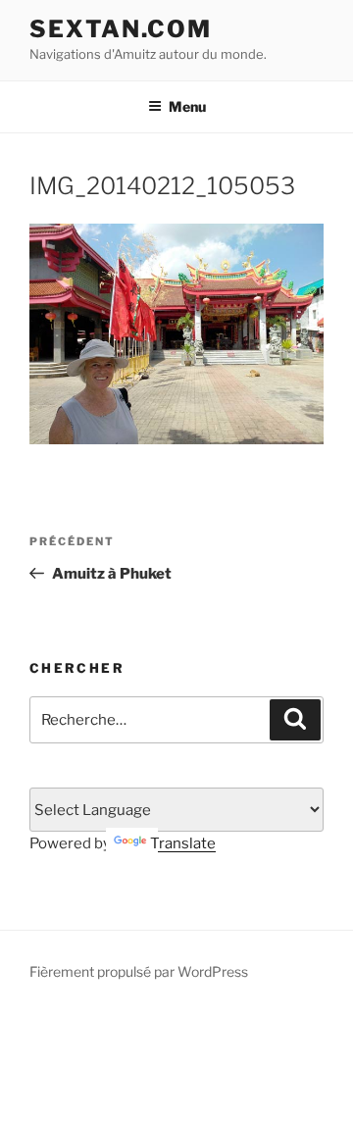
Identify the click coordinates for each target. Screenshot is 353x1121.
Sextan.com (120, 29)
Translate (183, 843)
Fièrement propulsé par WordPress (138, 971)
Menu (187, 106)
